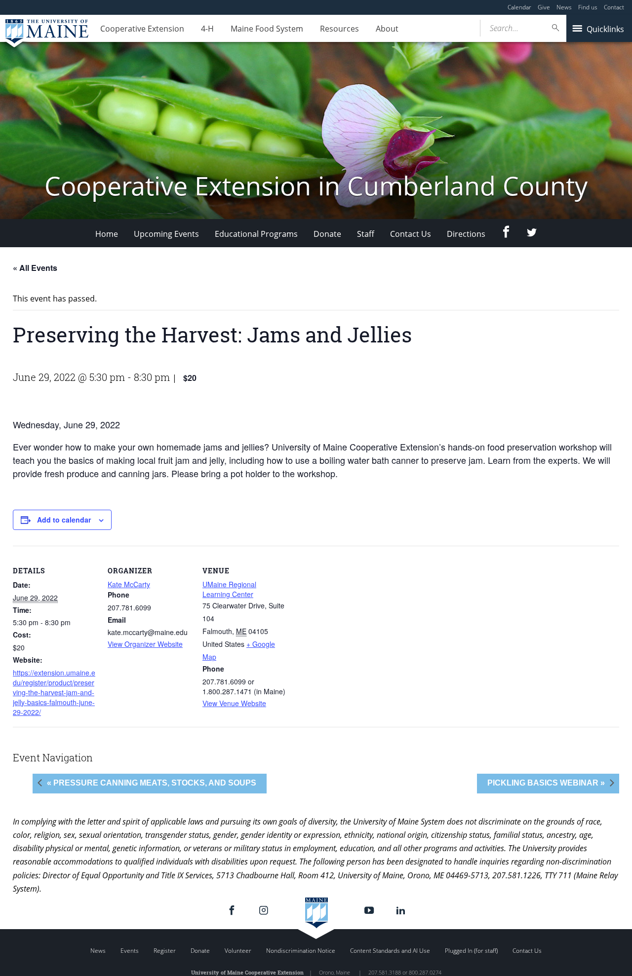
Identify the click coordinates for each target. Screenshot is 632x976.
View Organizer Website (145, 644)
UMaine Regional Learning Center (229, 589)
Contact (614, 7)
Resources (339, 28)
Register (165, 950)
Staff (365, 233)
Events (129, 950)
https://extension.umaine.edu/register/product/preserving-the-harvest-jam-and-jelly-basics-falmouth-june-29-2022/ (54, 692)
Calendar (519, 7)
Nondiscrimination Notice (300, 950)
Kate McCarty (129, 584)
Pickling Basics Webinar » (546, 783)
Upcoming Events (166, 233)
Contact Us (410, 233)
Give (544, 7)
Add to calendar (64, 520)
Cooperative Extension (142, 28)
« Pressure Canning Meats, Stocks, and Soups (151, 783)
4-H (207, 28)
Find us (587, 7)
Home (106, 233)
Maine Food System (267, 28)
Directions (466, 233)
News (564, 7)
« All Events (35, 267)
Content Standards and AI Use (390, 950)
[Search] (556, 28)
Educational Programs (256, 233)
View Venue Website (234, 703)
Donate (327, 233)
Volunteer (238, 950)
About (387, 28)
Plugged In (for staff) (471, 950)
